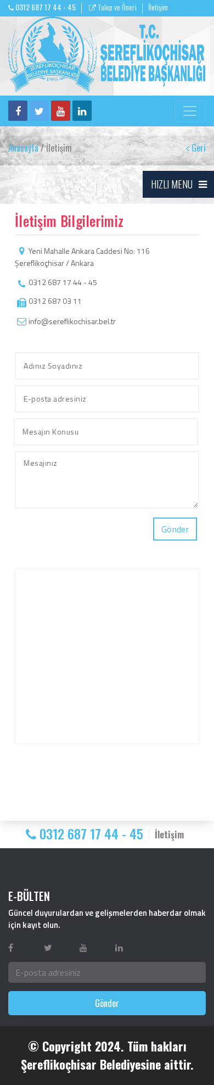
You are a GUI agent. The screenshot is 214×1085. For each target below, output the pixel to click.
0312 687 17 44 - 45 (45, 7)
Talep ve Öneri (116, 7)
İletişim (158, 7)
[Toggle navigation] (189, 111)
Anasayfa (23, 147)
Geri (197, 147)
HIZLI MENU (172, 184)
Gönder (107, 1003)
